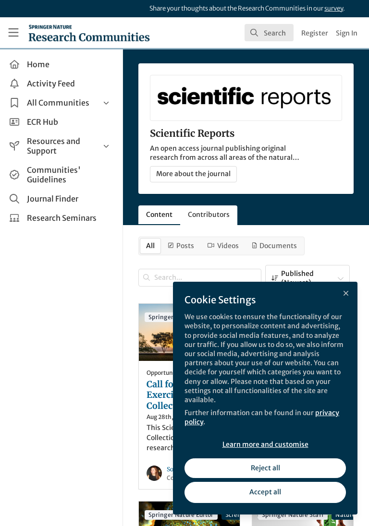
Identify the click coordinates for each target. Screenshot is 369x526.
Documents (278, 245)
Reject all (265, 468)
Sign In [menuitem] (346, 33)
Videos (228, 245)
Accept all (265, 492)
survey (333, 8)
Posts (185, 245)
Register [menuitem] (314, 33)
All (150, 245)
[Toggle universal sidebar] (13, 32)
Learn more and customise (265, 444)
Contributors (209, 214)
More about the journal (193, 173)
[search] (269, 32)
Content (159, 214)
